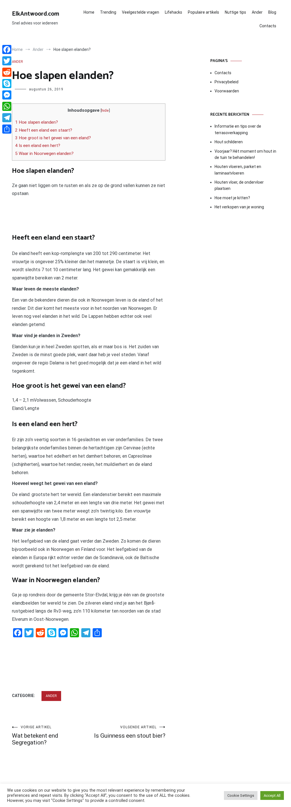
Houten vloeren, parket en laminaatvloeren (238, 169)
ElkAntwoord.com (35, 14)
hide (105, 110)
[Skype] (7, 83)
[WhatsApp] (7, 106)
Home (89, 12)
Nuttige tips (235, 12)
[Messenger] (7, 95)
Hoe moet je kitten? (233, 198)
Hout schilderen (229, 142)
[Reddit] (7, 72)
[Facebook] (7, 49)
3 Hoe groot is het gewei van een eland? (53, 137)
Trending (108, 12)
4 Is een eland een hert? (37, 145)
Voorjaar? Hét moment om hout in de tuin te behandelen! (245, 154)
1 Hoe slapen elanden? (36, 122)
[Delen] (7, 129)
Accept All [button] (272, 795)
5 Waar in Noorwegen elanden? (44, 153)
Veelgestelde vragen (140, 12)
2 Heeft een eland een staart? (43, 130)
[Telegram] (7, 117)
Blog (272, 12)
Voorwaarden (227, 91)
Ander (257, 12)
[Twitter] (7, 61)
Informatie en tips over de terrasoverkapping (238, 129)
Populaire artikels (203, 12)
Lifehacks (173, 12)
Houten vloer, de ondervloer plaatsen (239, 185)
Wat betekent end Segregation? (35, 735)
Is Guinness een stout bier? (129, 732)
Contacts (267, 26)
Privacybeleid (226, 82)
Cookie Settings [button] (240, 795)
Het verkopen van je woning (239, 207)
